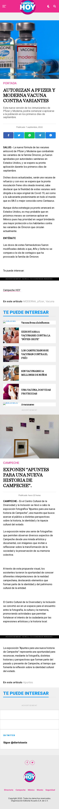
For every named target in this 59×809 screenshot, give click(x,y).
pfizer (40, 301)
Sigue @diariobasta (15, 742)
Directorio (8, 790)
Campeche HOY (11, 290)
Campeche (20, 790)
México (31, 790)
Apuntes (28, 682)
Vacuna (50, 301)
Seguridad (50, 790)
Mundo (40, 790)
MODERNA (29, 301)
